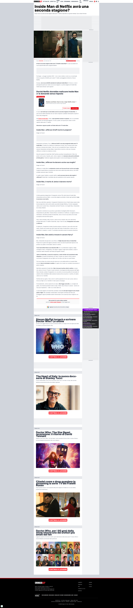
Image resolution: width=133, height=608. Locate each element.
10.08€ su (66, 108)
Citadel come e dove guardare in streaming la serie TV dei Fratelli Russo (56, 483)
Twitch (95, 309)
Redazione (41, 60)
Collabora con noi (81, 588)
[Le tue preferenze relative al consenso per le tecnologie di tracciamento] (2, 606)
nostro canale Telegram (55, 302)
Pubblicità (80, 584)
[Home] (38, 1)
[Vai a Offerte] (94, 1)
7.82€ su (75, 108)
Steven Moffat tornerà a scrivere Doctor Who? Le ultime (56, 320)
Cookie (90, 586)
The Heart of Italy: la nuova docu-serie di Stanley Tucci (56, 377)
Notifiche (80, 590)
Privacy (90, 584)
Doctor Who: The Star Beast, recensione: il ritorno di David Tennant (54, 434)
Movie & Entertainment (71, 60)
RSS (79, 586)
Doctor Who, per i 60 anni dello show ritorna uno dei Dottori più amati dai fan (55, 532)
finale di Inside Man (43, 118)
